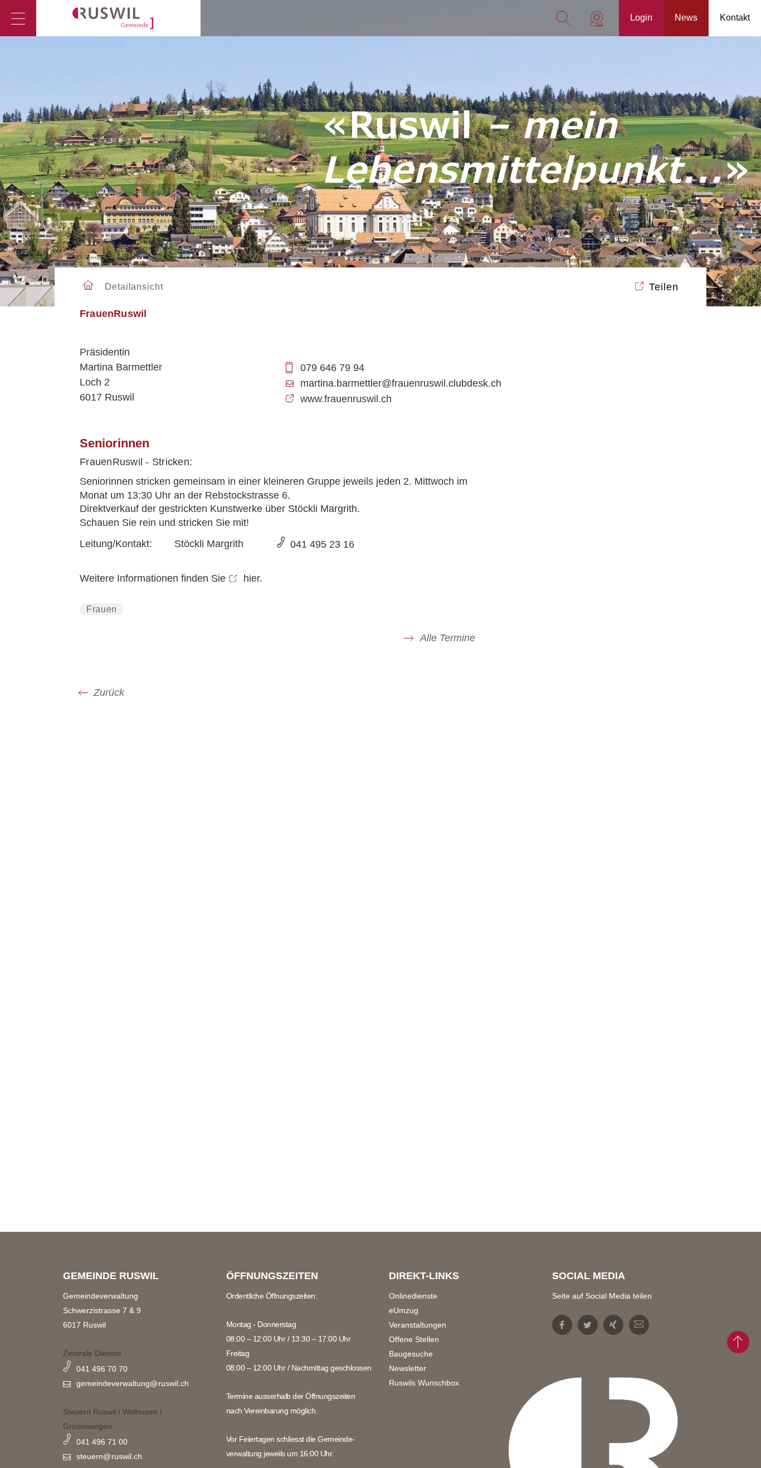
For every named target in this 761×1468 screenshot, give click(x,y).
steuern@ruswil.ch (109, 1456)
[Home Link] (88, 286)
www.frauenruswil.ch (346, 398)
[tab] (277, 319)
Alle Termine (446, 638)
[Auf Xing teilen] (380, 752)
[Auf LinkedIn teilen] (434, 752)
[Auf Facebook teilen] (273, 752)
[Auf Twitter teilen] (327, 752)
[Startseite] (118, 18)
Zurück (109, 692)
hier (251, 578)
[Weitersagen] (487, 752)
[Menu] (18, 18)
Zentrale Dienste (92, 1353)
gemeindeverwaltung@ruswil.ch (132, 1383)
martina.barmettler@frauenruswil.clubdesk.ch (400, 383)
